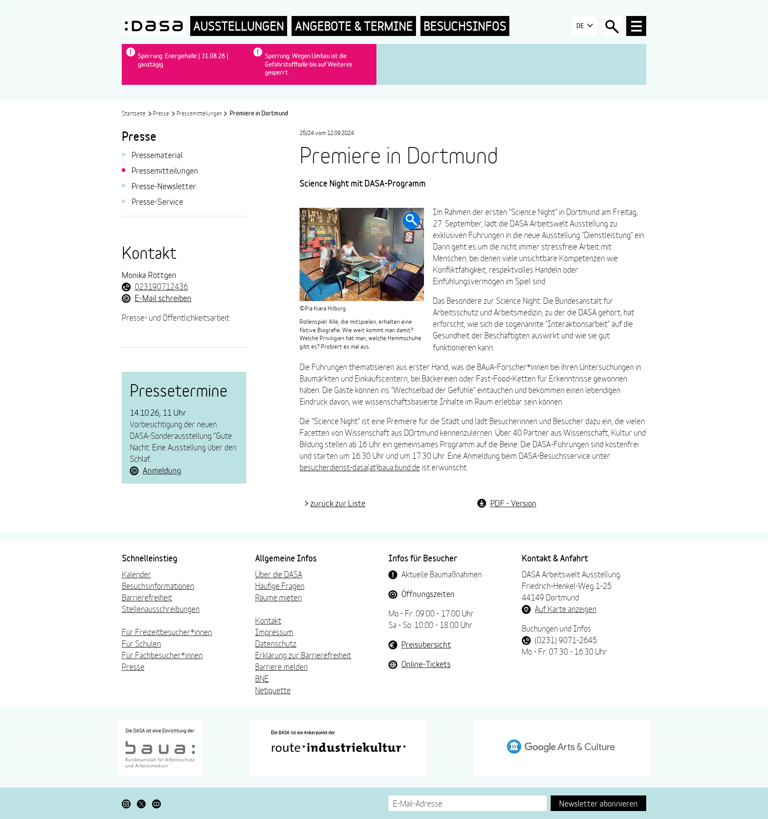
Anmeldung (162, 470)
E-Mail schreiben (163, 297)
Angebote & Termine (354, 26)
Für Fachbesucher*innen (162, 654)
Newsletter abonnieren (598, 803)
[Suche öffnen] (612, 26)
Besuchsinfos (465, 26)
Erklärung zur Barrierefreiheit (303, 654)
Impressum (274, 631)
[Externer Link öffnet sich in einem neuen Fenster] (160, 747)
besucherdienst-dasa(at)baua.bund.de (360, 467)
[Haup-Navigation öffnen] (636, 26)
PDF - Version (513, 503)
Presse (161, 113)
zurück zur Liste (337, 503)
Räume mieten (278, 597)
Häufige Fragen (279, 585)
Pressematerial (157, 154)
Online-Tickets (426, 663)
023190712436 (161, 286)
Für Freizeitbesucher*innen (167, 631)
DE (580, 25)
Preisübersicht (426, 644)
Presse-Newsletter (164, 185)
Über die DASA (278, 574)
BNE (262, 678)
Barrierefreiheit (147, 597)
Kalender (136, 574)
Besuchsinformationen (158, 585)
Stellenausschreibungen (161, 608)
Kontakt (268, 620)
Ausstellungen (238, 26)
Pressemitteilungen (199, 113)
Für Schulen (141, 643)
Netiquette (273, 690)
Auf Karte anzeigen (565, 608)
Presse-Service (157, 201)
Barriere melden (281, 666)
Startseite (134, 113)
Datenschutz (275, 643)
